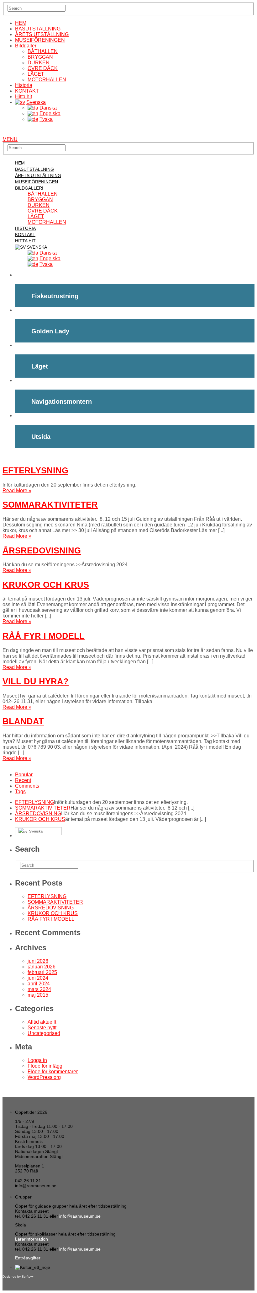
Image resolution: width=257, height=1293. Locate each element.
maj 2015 (38, 995)
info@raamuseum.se (80, 1216)
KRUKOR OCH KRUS (46, 585)
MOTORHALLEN (47, 79)
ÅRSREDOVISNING (42, 550)
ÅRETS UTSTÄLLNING (42, 34)
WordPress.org (44, 1077)
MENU (10, 139)
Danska (48, 107)
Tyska (46, 119)
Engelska (49, 113)
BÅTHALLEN (43, 51)
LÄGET (36, 74)
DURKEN (39, 62)
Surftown (28, 1276)
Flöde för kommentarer (53, 1071)
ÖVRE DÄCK (43, 68)
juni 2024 (38, 978)
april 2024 (39, 983)
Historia (23, 85)
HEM (20, 23)
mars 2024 (39, 989)
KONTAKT (27, 91)
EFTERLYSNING (35, 470)
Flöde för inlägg (45, 1066)
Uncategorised (44, 1033)
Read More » (17, 490)
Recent (23, 780)
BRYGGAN (40, 57)
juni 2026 (38, 961)
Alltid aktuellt (42, 1022)
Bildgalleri (26, 45)
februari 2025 (42, 972)
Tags (20, 791)
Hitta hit (23, 96)
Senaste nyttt (42, 1027)
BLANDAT (23, 721)
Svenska (36, 102)
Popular (24, 774)
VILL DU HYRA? (36, 681)
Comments (27, 786)
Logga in (37, 1060)
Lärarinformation (31, 1239)
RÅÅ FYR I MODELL (44, 636)
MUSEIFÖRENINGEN (40, 40)
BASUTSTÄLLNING (37, 28)
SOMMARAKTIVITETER (50, 504)
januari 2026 (41, 966)
